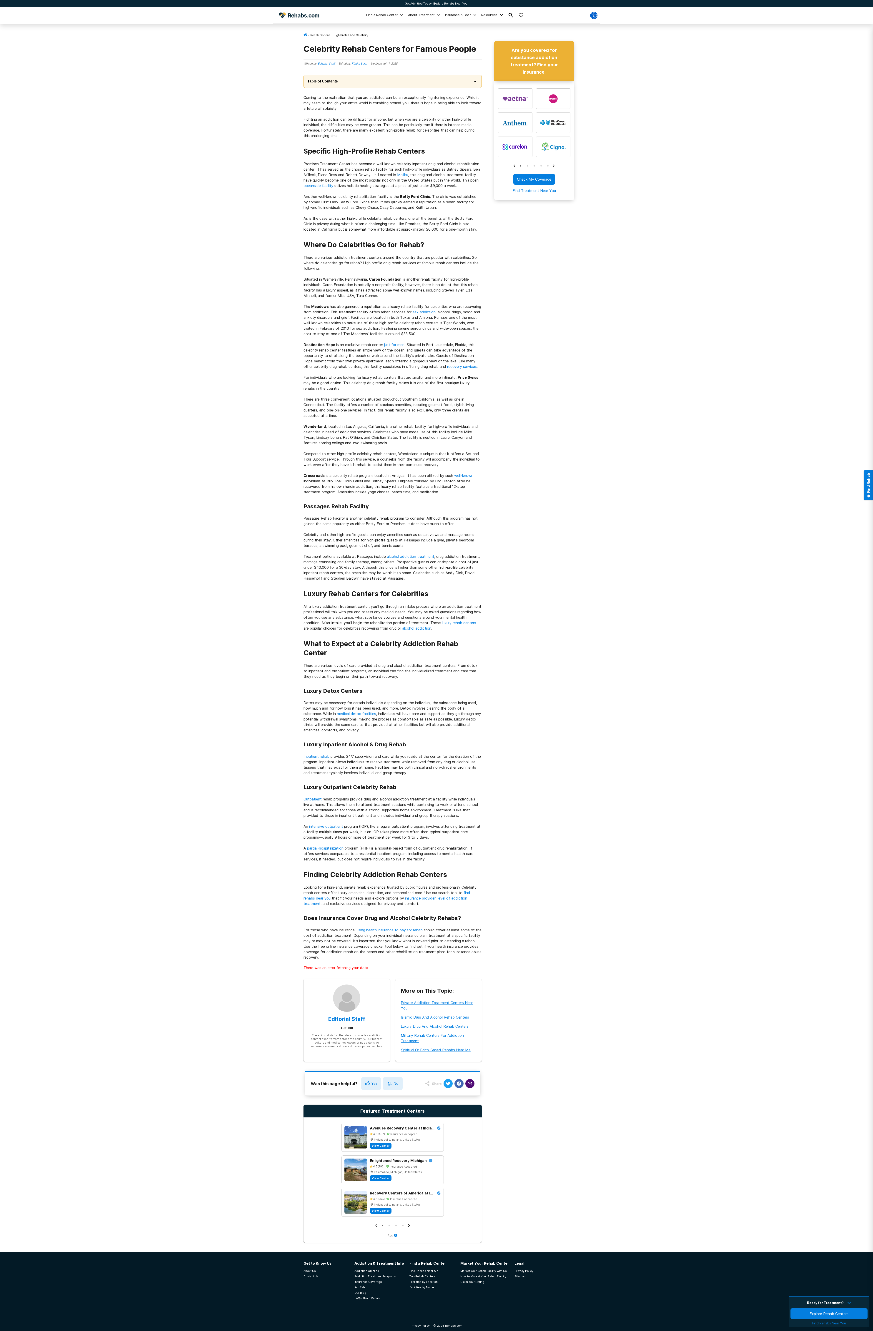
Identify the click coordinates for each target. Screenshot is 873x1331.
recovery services (462, 366)
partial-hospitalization (325, 848)
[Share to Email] (469, 1083)
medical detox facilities (356, 713)
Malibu (402, 174)
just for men (394, 344)
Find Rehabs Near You (829, 1323)
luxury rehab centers (459, 623)
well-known (463, 475)
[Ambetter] (553, 98)
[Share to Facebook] (459, 1083)
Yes (374, 1083)
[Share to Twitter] (448, 1083)
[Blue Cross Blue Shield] (553, 122)
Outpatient (313, 799)
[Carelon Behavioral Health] (515, 147)
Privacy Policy (420, 1325)
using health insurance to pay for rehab (390, 930)
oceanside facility (318, 185)
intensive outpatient (326, 826)
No (396, 1083)
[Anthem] (515, 122)
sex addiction (424, 312)
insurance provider (420, 898)
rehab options (320, 35)
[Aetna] (515, 98)
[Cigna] (553, 147)
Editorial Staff (326, 63)
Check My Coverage (534, 179)
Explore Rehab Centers (829, 1313)
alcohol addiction (416, 628)
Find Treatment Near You (534, 190)
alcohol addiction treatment (410, 556)
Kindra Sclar (359, 63)
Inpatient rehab (316, 756)
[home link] (305, 35)
